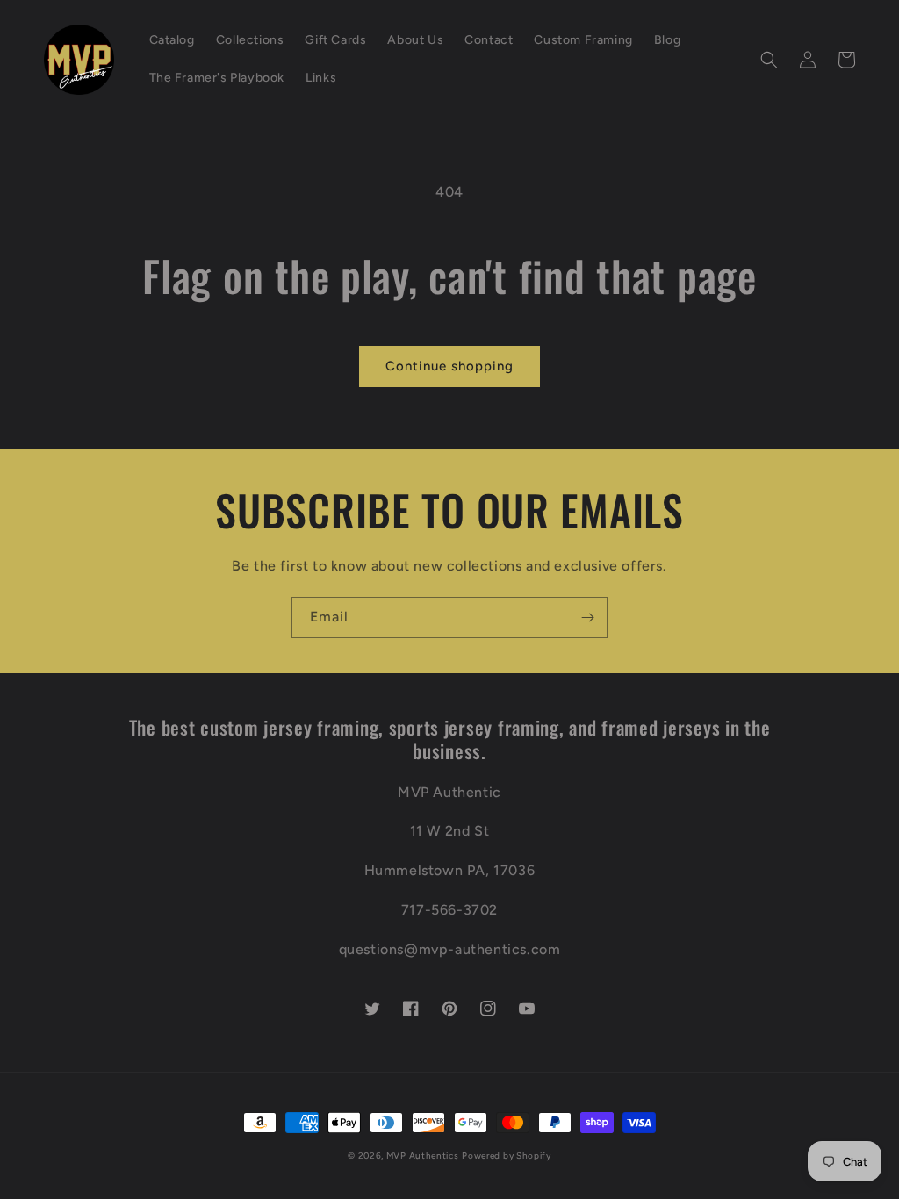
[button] (769, 59)
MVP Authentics (422, 1155)
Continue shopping (449, 366)
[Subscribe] (587, 617)
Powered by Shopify (506, 1155)
